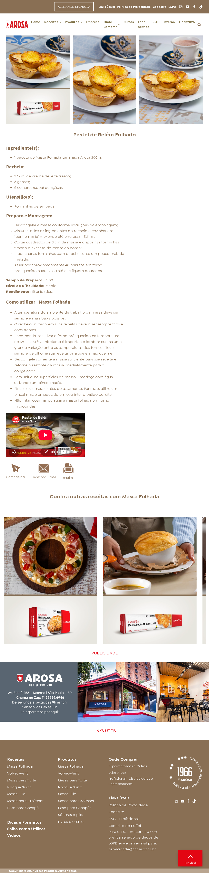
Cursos (128, 22)
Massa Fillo (16, 793)
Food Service (143, 24)
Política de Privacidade (134, 7)
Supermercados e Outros (128, 766)
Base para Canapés (23, 807)
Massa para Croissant (25, 800)
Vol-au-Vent (17, 773)
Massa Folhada (140, 496)
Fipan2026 (187, 22)
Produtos (72, 22)
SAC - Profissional (124, 818)
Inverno (169, 22)
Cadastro (159, 7)
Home (35, 22)
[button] (199, 24)
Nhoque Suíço (19, 787)
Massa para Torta (21, 780)
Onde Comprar (110, 24)
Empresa (92, 22)
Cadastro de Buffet (125, 825)
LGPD (172, 7)
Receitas (51, 22)
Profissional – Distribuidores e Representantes (131, 781)
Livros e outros (70, 821)
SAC (156, 22)
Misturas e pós (70, 814)
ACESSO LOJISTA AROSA (74, 7)
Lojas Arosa (117, 772)
